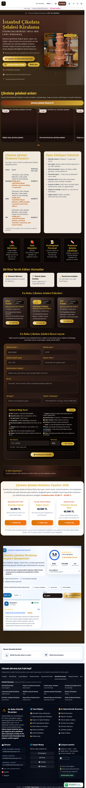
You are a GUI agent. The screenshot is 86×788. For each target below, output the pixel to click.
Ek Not (9, 379)
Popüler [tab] (4, 679)
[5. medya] (45, 145)
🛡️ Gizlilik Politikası (37, 736)
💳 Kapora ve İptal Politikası (40, 722)
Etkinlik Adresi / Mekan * (15, 368)
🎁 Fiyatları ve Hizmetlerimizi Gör (19, 59)
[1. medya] (38, 145)
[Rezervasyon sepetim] (73, 3)
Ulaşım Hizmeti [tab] (73, 679)
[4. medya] (43, 145)
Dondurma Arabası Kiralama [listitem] (74, 689)
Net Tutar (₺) (14, 440)
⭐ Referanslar (35, 739)
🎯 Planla (62, 4)
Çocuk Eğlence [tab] (23, 679)
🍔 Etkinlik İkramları (66, 716)
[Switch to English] (55, 3)
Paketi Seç (17, 522)
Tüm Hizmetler (40, 3)
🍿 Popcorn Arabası (65, 719)
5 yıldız (18, 598)
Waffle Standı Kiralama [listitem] (30, 695)
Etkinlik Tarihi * (12, 347)
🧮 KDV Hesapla (68, 444)
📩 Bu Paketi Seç (12, 323)
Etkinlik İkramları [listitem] (8, 689)
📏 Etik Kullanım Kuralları (39, 729)
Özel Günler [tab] (12, 679)
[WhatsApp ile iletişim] (81, 3)
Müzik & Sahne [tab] (34, 679)
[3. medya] (42, 145)
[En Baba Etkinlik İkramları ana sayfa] (3, 3)
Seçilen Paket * (48, 358)
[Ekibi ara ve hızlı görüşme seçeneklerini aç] (77, 3)
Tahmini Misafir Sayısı (14, 358)
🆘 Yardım (5, 775)
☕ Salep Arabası (64, 736)
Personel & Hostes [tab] (47, 679)
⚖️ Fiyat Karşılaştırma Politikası (41, 719)
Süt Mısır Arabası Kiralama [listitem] (10, 701)
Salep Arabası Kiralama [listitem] (72, 701)
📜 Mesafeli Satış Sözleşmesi (40, 716)
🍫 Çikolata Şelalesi (65, 732)
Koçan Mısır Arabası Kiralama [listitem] (32, 701)
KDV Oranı (54, 440)
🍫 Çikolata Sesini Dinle (14, 64)
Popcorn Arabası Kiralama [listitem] (31, 689)
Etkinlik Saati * (48, 347)
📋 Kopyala (71, 410)
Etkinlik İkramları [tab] (60, 679)
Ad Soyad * (10, 396)
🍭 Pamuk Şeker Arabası (67, 722)
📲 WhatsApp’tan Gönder (42, 455)
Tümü (7, 598)
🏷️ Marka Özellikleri (37, 732)
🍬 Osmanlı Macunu (66, 729)
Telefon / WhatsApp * (50, 396)
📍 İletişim (5, 778)
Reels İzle (34, 64)
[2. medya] (40, 145)
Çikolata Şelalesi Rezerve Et (42, 103)
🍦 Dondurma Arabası (66, 726)
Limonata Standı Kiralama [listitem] (10, 695)
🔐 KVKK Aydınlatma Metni (39, 726)
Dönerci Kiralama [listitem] (70, 695)
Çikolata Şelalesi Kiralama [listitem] (52, 695)
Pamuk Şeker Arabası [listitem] (51, 689)
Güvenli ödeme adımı (67, 778)
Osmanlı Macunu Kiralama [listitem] (52, 701)
